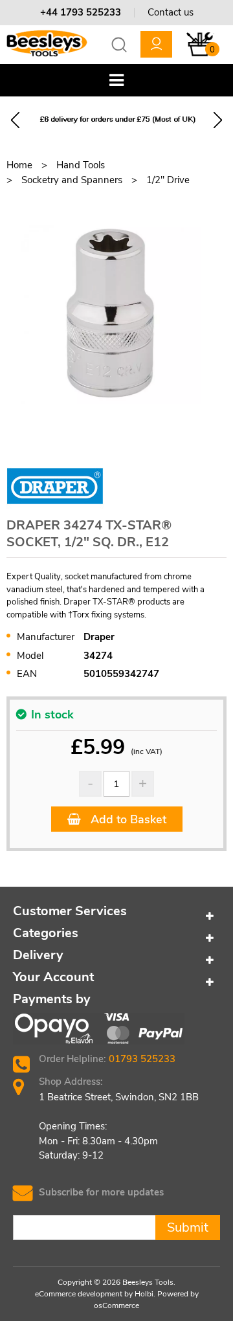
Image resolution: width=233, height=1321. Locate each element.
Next (218, 120)
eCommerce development (78, 1294)
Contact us (171, 12)
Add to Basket (126, 819)
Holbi (144, 1294)
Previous (15, 120)
